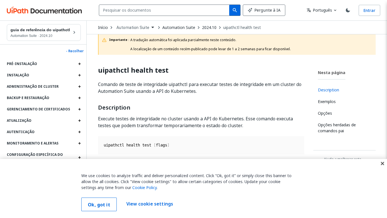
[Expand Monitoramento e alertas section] (79, 143)
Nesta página (331, 73)
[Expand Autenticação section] (79, 132)
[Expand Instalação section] (79, 75)
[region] (193, 188)
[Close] (382, 163)
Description (114, 108)
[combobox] (165, 10)
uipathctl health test (242, 28)
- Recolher (75, 51)
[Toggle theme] (348, 10)
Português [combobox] (319, 10)
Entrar (369, 10)
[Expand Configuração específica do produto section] (79, 157)
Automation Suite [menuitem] (132, 27)
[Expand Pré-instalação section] (79, 63)
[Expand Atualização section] (79, 120)
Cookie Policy (144, 187)
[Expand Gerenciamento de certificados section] (79, 109)
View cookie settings (149, 203)
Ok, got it (99, 204)
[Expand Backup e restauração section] (79, 97)
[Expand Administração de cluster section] (79, 86)
